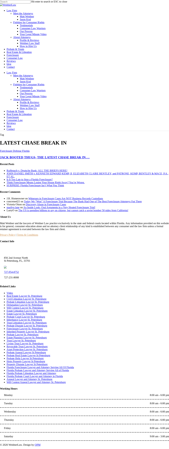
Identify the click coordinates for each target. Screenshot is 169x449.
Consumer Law (15, 120)
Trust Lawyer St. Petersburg (21, 340)
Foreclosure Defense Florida (15, 151)
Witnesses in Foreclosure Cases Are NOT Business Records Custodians (65, 198)
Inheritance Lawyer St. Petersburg (24, 319)
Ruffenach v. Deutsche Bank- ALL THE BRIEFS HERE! (37, 170)
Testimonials (26, 87)
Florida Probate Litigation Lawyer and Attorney (31, 373)
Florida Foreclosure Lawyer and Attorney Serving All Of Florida (40, 367)
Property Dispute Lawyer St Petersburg (27, 364)
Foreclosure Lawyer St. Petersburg (25, 328)
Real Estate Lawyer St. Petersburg (24, 296)
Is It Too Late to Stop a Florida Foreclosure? (30, 179)
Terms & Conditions (27, 234)
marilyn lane (13, 207)
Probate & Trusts (15, 111)
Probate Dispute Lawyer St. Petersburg (27, 325)
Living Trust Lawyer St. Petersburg (25, 343)
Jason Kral (25, 81)
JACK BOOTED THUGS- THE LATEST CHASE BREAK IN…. (45, 157)
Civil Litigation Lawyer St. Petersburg (26, 299)
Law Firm (12, 72)
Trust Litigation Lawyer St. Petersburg (27, 322)
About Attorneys (22, 99)
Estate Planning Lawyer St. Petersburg (27, 337)
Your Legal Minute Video (33, 96)
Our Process (26, 93)
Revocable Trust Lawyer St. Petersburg (27, 346)
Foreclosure (13, 117)
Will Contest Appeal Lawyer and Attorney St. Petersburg (36, 382)
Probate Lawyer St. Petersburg (22, 334)
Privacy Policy (7, 234)
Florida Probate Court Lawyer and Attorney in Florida (35, 376)
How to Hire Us (28, 108)
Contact (11, 129)
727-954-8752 (11, 272)
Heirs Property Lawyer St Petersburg (26, 361)
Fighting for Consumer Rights (28, 84)
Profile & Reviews (29, 102)
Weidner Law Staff (30, 105)
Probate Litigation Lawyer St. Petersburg (28, 301)
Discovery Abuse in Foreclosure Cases (46, 204)
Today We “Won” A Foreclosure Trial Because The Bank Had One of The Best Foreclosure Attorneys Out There (83, 201)
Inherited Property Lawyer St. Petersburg (28, 331)
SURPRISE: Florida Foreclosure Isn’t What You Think (35, 185)
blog (9, 126)
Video (10, 293)
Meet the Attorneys (23, 75)
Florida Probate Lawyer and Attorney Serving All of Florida (38, 370)
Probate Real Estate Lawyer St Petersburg (28, 355)
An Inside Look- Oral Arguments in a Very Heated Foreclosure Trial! (59, 207)
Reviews (11, 123)
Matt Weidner (27, 78)
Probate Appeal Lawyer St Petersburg (26, 352)
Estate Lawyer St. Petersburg (22, 313)
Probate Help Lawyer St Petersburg (25, 358)
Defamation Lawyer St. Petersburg (25, 304)
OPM (37, 444)
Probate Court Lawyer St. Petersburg (26, 316)
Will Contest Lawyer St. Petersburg (25, 307)
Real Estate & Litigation (19, 114)
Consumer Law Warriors (33, 90)
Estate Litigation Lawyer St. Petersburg (27, 310)
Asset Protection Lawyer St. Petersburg (27, 349)
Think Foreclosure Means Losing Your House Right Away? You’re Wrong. (46, 182)
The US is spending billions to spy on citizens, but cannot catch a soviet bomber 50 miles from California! (73, 210)
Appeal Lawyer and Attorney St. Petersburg (29, 379)
